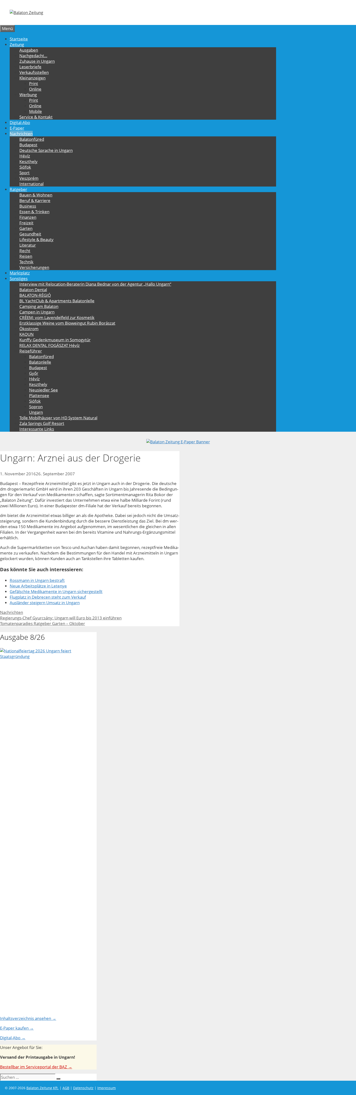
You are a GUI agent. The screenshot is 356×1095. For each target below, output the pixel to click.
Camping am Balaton (38, 306)
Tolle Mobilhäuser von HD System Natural (58, 418)
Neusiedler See (43, 390)
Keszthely (28, 161)
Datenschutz (83, 1088)
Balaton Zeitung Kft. (42, 1088)
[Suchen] (58, 1078)
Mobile (35, 111)
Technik (26, 262)
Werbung (28, 94)
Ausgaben (28, 50)
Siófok (25, 167)
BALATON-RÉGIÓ (35, 295)
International (31, 184)
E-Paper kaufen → (17, 1028)
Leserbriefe (30, 67)
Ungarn (36, 412)
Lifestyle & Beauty (36, 239)
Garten (25, 228)
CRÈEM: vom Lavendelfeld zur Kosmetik (56, 317)
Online (35, 89)
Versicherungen (34, 267)
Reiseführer (30, 351)
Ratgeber (18, 189)
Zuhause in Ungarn (37, 61)
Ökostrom (29, 328)
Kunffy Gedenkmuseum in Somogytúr (55, 340)
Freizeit (26, 223)
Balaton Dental (33, 289)
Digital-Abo (20, 122)
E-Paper (17, 128)
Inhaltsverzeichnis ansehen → (28, 1018)
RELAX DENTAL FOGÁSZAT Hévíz (49, 345)
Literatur (27, 245)
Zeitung (17, 44)
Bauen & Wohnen (35, 195)
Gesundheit (30, 234)
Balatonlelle (40, 362)
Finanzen (27, 217)
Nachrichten (21, 133)
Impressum (106, 1088)
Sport (24, 172)
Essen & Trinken (34, 211)
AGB (65, 1088)
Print (33, 83)
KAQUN (26, 334)
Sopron (36, 406)
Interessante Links (36, 429)
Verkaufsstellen (34, 72)
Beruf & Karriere (34, 200)
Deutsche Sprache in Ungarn (46, 150)
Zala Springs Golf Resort (41, 423)
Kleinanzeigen (32, 78)
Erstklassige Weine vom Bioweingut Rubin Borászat (67, 323)
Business (27, 206)
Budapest (28, 145)
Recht (24, 250)
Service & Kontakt (36, 117)
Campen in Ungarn (36, 312)
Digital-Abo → (12, 1037)
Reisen (25, 256)
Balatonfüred (31, 139)
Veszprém (29, 178)
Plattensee (39, 395)
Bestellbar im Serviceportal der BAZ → (36, 1067)
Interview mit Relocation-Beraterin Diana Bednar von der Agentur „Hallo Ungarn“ (95, 284)
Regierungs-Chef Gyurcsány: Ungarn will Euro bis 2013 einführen (61, 618)
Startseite (19, 39)
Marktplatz (20, 273)
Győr (33, 373)
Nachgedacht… (33, 55)
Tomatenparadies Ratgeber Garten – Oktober (42, 623)
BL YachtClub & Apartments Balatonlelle (56, 301)
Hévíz (24, 156)
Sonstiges (19, 278)
